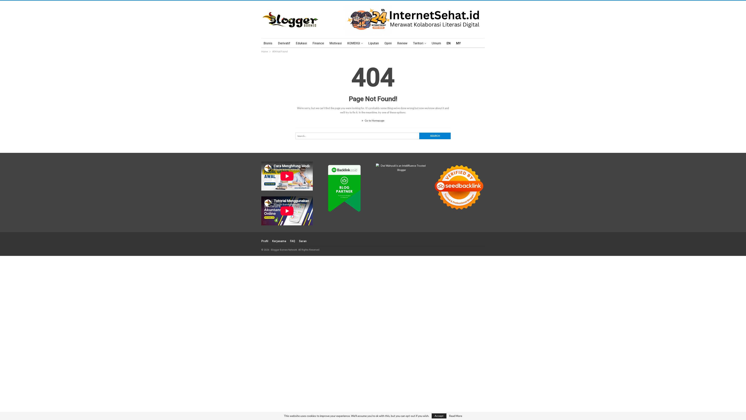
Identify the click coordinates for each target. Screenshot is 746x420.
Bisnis (268, 43)
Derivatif (284, 43)
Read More (455, 416)
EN (449, 43)
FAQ (292, 241)
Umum (436, 43)
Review (402, 43)
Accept (439, 415)
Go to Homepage (374, 120)
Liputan (373, 43)
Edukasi (301, 43)
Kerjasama (279, 241)
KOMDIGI (353, 43)
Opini (388, 43)
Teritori (418, 43)
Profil (264, 241)
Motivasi (335, 43)
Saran (303, 241)
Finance (318, 43)
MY (458, 43)
